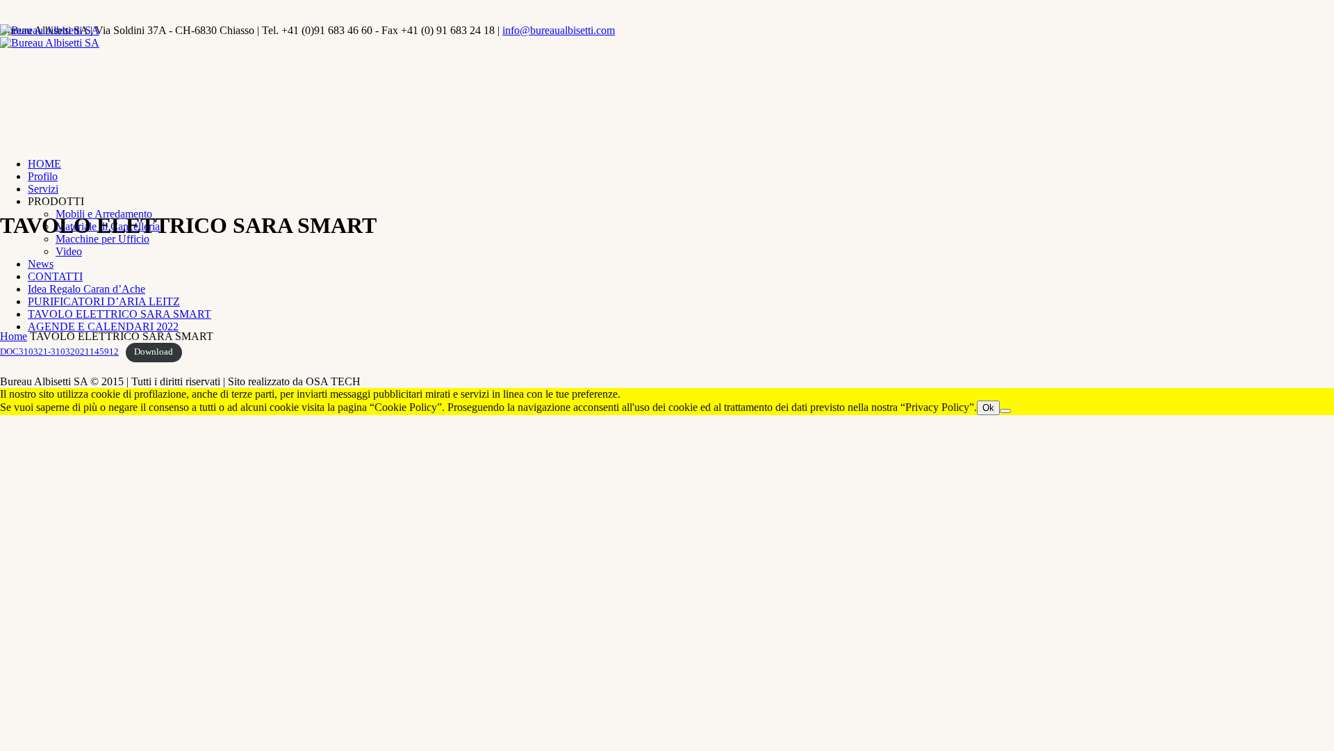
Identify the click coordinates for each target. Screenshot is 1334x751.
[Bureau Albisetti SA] (49, 36)
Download (153, 352)
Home (13, 336)
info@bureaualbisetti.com (558, 30)
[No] (1005, 411)
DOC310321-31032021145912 (59, 352)
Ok (988, 408)
